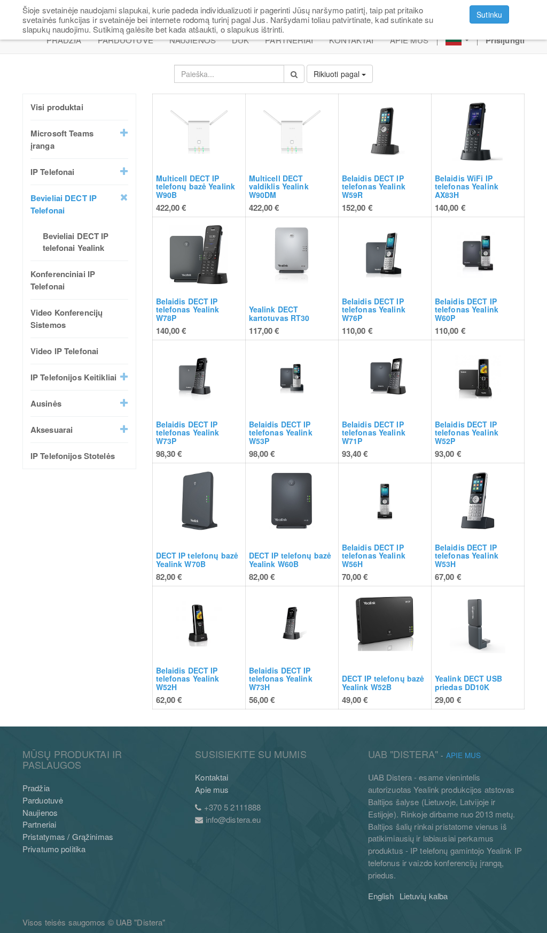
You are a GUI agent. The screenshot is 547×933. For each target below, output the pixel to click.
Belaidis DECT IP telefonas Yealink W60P (466, 309)
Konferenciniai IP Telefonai (62, 280)
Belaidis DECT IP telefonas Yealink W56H (373, 555)
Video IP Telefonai (64, 351)
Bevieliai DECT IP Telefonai (63, 204)
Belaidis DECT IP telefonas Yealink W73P (188, 432)
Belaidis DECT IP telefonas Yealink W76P (373, 309)
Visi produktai (56, 107)
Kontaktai (211, 777)
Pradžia (36, 787)
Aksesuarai (51, 429)
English (381, 895)
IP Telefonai (52, 172)
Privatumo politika (53, 848)
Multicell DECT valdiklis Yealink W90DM (279, 186)
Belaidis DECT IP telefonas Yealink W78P (188, 309)
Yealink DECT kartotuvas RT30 (279, 313)
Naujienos (40, 812)
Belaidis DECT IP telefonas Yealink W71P (373, 432)
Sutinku (489, 14)
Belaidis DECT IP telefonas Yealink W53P (280, 432)
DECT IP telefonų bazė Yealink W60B (290, 559)
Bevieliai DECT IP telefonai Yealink (76, 242)
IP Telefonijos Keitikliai (73, 377)
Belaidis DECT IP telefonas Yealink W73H (280, 678)
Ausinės (45, 403)
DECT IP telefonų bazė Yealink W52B (383, 682)
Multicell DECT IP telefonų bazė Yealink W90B (196, 186)
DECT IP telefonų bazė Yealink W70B (197, 559)
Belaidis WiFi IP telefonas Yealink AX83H (466, 186)
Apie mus (212, 789)
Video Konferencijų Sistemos (66, 319)
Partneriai (39, 824)
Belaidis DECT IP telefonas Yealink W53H (466, 555)
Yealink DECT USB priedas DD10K (468, 682)
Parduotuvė (42, 800)
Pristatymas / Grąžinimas (67, 836)
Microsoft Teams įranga (61, 139)
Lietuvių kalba (424, 895)
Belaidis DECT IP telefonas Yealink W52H (188, 678)
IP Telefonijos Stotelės (72, 456)
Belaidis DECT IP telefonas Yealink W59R (373, 186)
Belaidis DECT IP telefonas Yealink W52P (466, 432)
